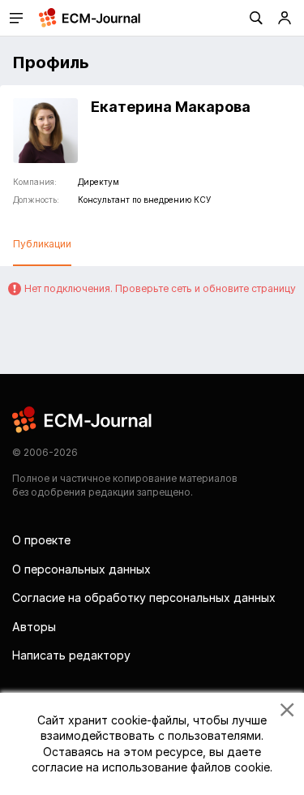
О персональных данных (81, 569)
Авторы (34, 627)
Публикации (42, 244)
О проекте (41, 540)
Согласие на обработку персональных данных (144, 597)
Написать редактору (71, 655)
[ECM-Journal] (82, 418)
